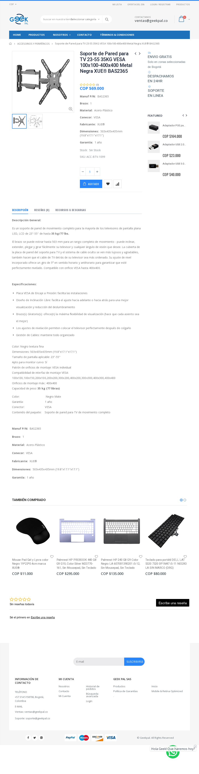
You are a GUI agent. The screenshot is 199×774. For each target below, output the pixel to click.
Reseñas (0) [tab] (41, 210)
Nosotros (64, 686)
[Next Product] (140, 53)
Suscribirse (135, 661)
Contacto (64, 691)
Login (89, 701)
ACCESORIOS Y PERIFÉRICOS (33, 43)
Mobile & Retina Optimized (167, 691)
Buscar (107, 19)
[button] (181, 500)
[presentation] (182, 115)
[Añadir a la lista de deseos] (108, 184)
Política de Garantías (125, 691)
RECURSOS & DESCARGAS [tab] (70, 210)
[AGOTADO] (136, 516)
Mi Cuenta (65, 696)
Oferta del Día (135, 4)
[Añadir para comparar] (117, 184)
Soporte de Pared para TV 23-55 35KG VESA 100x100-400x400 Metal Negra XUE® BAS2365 (106, 62)
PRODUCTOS (183, 4)
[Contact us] (173, 751)
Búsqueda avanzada (92, 695)
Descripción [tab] (20, 210)
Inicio (10, 43)
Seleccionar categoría (83, 19)
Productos (119, 686)
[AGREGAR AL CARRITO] (47, 516)
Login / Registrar (160, 4)
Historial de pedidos (93, 688)
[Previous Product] (135, 53)
